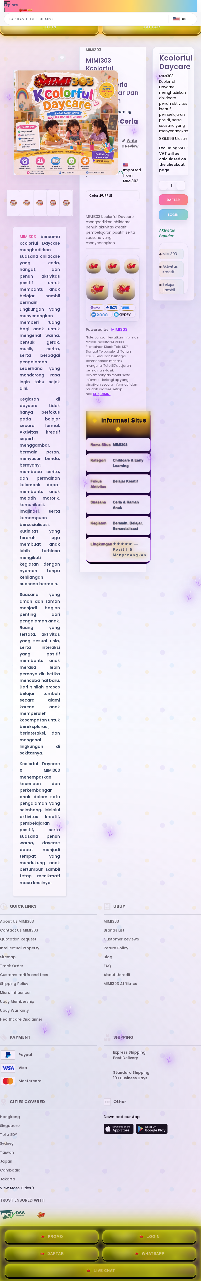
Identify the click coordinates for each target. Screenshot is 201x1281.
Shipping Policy (14, 983)
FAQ (107, 965)
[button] (62, 58)
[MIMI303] (25, 10)
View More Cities (16, 1188)
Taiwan (7, 1152)
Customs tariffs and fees (24, 974)
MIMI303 (28, 236)
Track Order (11, 965)
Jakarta (7, 1179)
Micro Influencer (15, 992)
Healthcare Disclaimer (21, 1019)
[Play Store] (152, 1130)
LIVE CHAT (104, 1270)
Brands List (114, 930)
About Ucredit (117, 974)
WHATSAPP (153, 1253)
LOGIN (49, 27)
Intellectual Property (19, 948)
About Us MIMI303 (17, 921)
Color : (100, 195)
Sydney (7, 1143)
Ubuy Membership (17, 1001)
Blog (108, 957)
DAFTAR (151, 27)
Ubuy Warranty (14, 1010)
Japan (6, 1161)
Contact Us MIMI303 (19, 930)
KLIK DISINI (101, 394)
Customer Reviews (121, 939)
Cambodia (10, 1170)
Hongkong (10, 1116)
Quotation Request (18, 939)
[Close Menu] (4, 11)
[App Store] (119, 1130)
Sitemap (8, 957)
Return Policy (116, 948)
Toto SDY (8, 1134)
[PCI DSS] (12, 1214)
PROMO (55, 1236)
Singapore (10, 1125)
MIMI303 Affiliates (120, 983)
